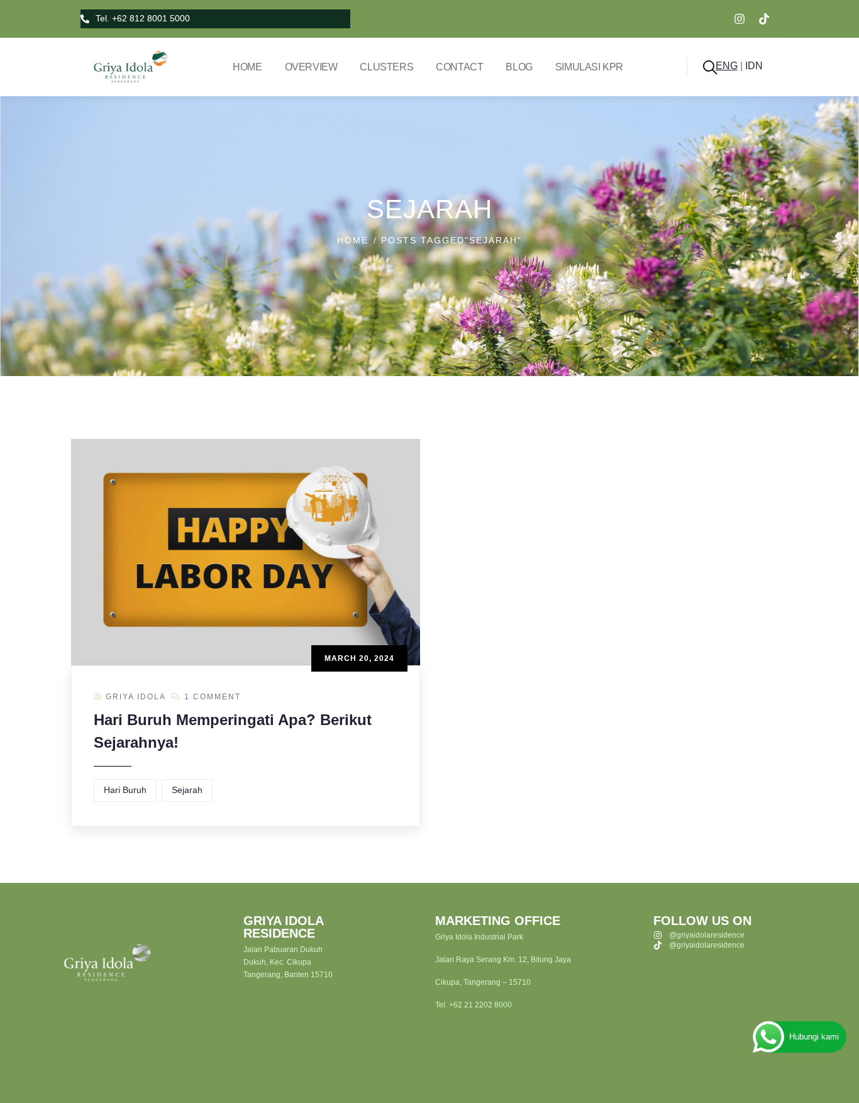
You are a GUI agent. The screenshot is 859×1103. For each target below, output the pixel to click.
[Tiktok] (764, 18)
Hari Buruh (125, 790)
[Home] (126, 66)
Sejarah (187, 790)
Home (353, 240)
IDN (754, 65)
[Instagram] (739, 18)
